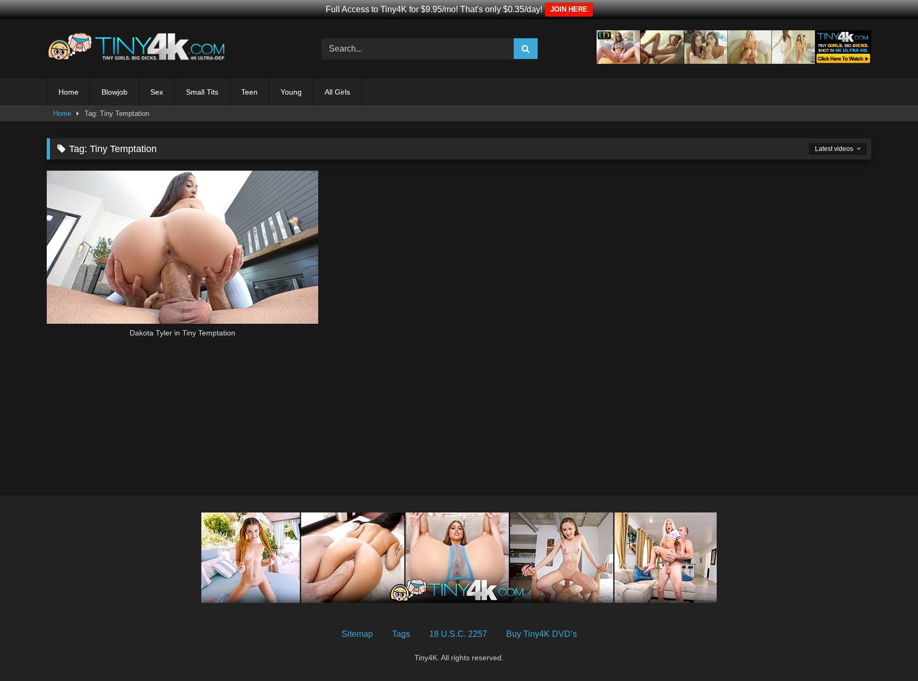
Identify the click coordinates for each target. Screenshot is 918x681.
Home (68, 92)
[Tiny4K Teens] (139, 49)
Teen (249, 92)
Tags (401, 633)
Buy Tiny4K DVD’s (541, 633)
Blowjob (114, 92)
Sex (156, 92)
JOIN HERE (569, 9)
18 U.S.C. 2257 (458, 633)
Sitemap (357, 633)
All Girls (337, 92)
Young (291, 92)
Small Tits (202, 92)
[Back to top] (885, 649)
